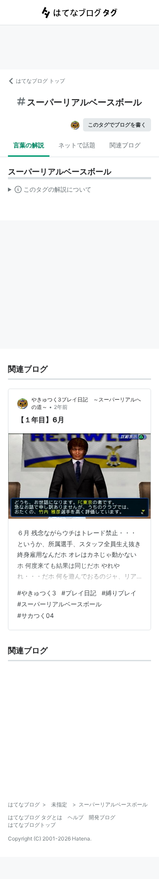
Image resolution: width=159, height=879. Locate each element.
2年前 (61, 407)
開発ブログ (102, 817)
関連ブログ (125, 145)
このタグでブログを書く (117, 124)
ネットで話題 (76, 145)
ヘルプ (75, 817)
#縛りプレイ (119, 593)
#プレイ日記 (78, 593)
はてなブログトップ (32, 824)
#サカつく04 (35, 615)
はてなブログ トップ (40, 80)
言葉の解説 (28, 145)
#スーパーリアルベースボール (59, 604)
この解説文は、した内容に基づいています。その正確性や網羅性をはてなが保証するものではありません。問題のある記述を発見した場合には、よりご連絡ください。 (49, 191)
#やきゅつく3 (36, 593)
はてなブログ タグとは (35, 817)
